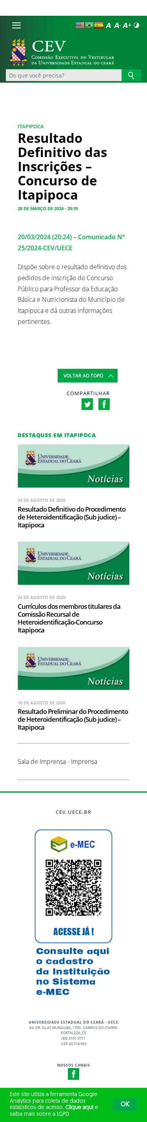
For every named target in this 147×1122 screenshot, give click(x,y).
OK (125, 1105)
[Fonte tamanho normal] (108, 25)
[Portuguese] (89, 25)
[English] (80, 25)
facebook (104, 404)
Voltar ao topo (83, 375)
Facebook (74, 1074)
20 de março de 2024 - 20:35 (48, 208)
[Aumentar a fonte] (127, 25)
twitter (87, 404)
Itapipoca (31, 126)
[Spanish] (98, 25)
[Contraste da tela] (136, 25)
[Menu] (16, 25)
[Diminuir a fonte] (117, 25)
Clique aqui (79, 1108)
